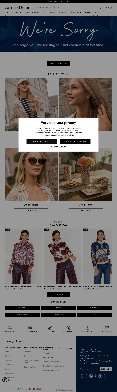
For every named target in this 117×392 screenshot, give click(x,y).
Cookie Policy (74, 133)
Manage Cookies (58, 146)
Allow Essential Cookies (75, 141)
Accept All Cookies (41, 141)
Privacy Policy (59, 133)
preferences (59, 135)
